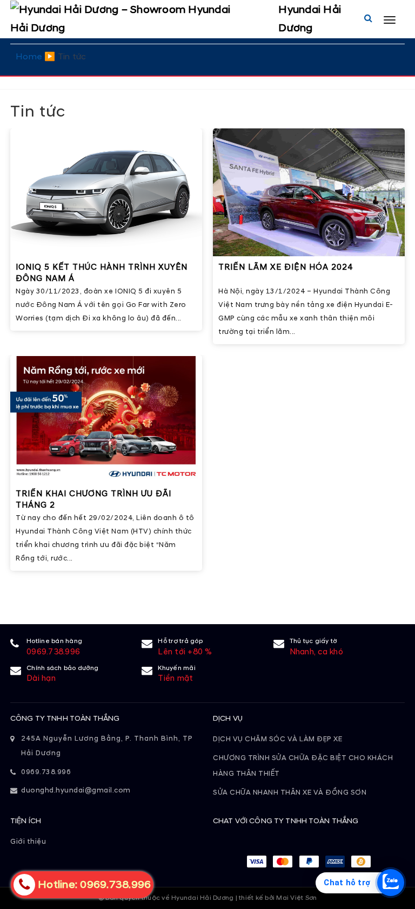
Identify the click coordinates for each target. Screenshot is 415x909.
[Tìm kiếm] (368, 18)
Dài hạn (41, 678)
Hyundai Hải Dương (309, 19)
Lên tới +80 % (185, 652)
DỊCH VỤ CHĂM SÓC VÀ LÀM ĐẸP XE (277, 739)
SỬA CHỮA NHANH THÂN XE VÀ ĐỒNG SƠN (289, 792)
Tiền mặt (175, 678)
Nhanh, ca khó (316, 652)
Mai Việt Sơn (296, 898)
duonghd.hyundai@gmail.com (76, 790)
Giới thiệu (28, 841)
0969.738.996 (53, 652)
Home (29, 56)
